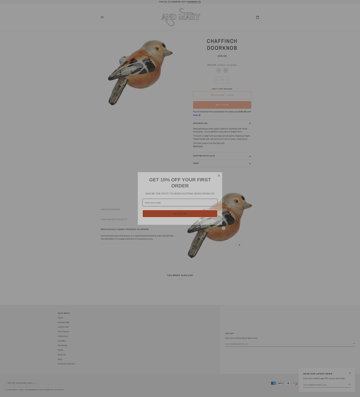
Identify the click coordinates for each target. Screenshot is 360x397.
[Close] (218, 175)
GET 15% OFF (180, 213)
